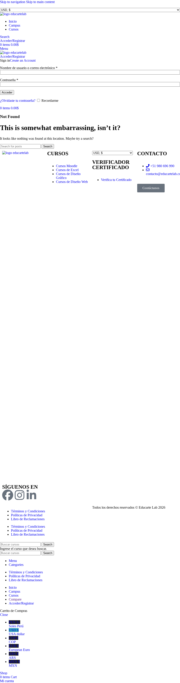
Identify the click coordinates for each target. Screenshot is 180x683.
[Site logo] (13, 14)
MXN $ (14, 663)
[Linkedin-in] (31, 495)
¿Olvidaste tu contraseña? (17, 100)
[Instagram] (19, 495)
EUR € (19, 648)
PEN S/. (16, 624)
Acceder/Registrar (21, 603)
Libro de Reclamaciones (28, 519)
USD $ (17, 632)
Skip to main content (40, 2)
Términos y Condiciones (28, 511)
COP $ (13, 640)
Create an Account (23, 60)
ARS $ (13, 656)
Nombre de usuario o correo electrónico (29, 68)
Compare (15, 599)
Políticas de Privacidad (26, 515)
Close (4, 615)
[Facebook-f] (7, 495)
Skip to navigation (13, 2)
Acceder (7, 92)
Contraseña (9, 80)
